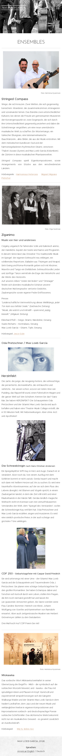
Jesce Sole (19, 333)
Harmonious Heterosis (27, 174)
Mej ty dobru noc (25, 729)
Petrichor (6, 178)
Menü (57, 8)
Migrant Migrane (49, 174)
